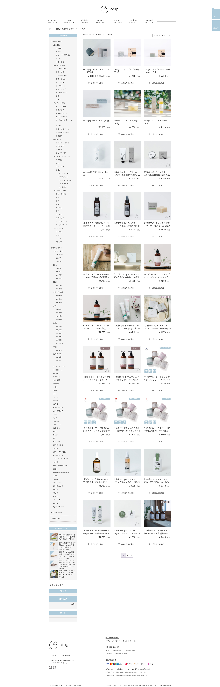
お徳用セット (56, 518)
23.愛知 (59, 313)
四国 (55, 282)
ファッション (58, 228)
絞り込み (63, 599)
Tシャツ (59, 242)
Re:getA (56, 373)
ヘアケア (59, 150)
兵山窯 (55, 448)
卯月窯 (55, 404)
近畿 (55, 323)
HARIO (56, 435)
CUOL (55, 496)
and (54, 394)
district (85, 21)
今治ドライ (57, 483)
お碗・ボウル (61, 79)
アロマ (58, 163)
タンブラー (60, 82)
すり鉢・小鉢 (61, 69)
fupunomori (58, 455)
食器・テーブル (59, 65)
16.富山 (59, 299)
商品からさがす (56, 41)
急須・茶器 (60, 72)
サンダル (59, 215)
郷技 (55, 438)
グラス (58, 100)
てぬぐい (59, 58)
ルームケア (60, 167)
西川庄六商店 (58, 486)
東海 (55, 306)
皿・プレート (61, 86)
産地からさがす (56, 248)
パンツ (58, 238)
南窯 (55, 469)
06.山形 (59, 261)
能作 (55, 431)
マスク (58, 204)
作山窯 (55, 490)
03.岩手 (59, 258)
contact (133, 21)
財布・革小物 (61, 194)
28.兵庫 (59, 330)
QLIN (55, 418)
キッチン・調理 (59, 103)
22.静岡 (59, 320)
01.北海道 (59, 255)
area (69, 21)
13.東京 (59, 278)
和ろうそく (60, 62)
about (117, 21)
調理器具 (59, 136)
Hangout (56, 442)
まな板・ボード (61, 113)
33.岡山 (59, 350)
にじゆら (56, 428)
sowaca (56, 421)
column (101, 21)
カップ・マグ (61, 89)
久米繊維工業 (58, 411)
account (149, 21)
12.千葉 (59, 275)
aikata (55, 401)
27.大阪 (59, 326)
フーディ (59, 232)
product (52, 21)
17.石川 (59, 302)
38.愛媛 (59, 285)
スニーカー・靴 (61, 221)
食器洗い (59, 126)
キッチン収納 (61, 106)
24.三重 (59, 316)
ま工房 (55, 462)
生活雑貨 (56, 45)
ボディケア (60, 146)
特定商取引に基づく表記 (73, 685)
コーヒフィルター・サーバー (65, 121)
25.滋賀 (59, 333)
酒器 (57, 96)
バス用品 (59, 160)
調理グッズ (60, 110)
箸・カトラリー (61, 93)
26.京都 (59, 337)
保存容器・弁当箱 (62, 132)
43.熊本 (59, 361)
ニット (58, 235)
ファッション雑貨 (60, 191)
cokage (56, 384)
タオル (58, 170)
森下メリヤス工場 (60, 452)
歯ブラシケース (64, 173)
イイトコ (56, 500)
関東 (55, 265)
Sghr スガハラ (58, 507)
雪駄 (57, 197)
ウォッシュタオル (65, 180)
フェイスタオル (64, 184)
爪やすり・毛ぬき (62, 143)
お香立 (58, 52)
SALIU (55, 390)
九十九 (55, 397)
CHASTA (56, 377)
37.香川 (59, 289)
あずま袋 (59, 208)
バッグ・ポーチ (61, 225)
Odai (55, 387)
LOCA (55, 503)
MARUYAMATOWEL (61, 466)
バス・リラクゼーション (62, 156)
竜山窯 (55, 493)
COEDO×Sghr (61, 76)
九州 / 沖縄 (57, 354)
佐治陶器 (56, 380)
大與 (55, 414)
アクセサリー (61, 218)
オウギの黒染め (56, 512)
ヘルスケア (57, 139)
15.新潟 (59, 296)
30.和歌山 (59, 343)
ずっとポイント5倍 (112, 638)
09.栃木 (59, 268)
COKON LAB (58, 407)
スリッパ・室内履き (63, 55)
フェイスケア (61, 153)
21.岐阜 (59, 309)
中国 (55, 347)
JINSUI (56, 476)
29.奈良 (59, 340)
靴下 (57, 211)
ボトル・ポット (61, 117)
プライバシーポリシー (56, 685)
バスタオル (62, 187)
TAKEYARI (57, 424)
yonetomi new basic (61, 472)
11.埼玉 (59, 272)
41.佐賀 (59, 357)
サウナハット (63, 177)
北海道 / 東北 (58, 251)
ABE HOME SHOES (60, 459)
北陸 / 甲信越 (58, 292)
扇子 (57, 201)
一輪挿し (59, 48)
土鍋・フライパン (62, 129)
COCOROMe (58, 370)
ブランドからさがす (58, 366)
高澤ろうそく (58, 445)
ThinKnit (56, 479)
